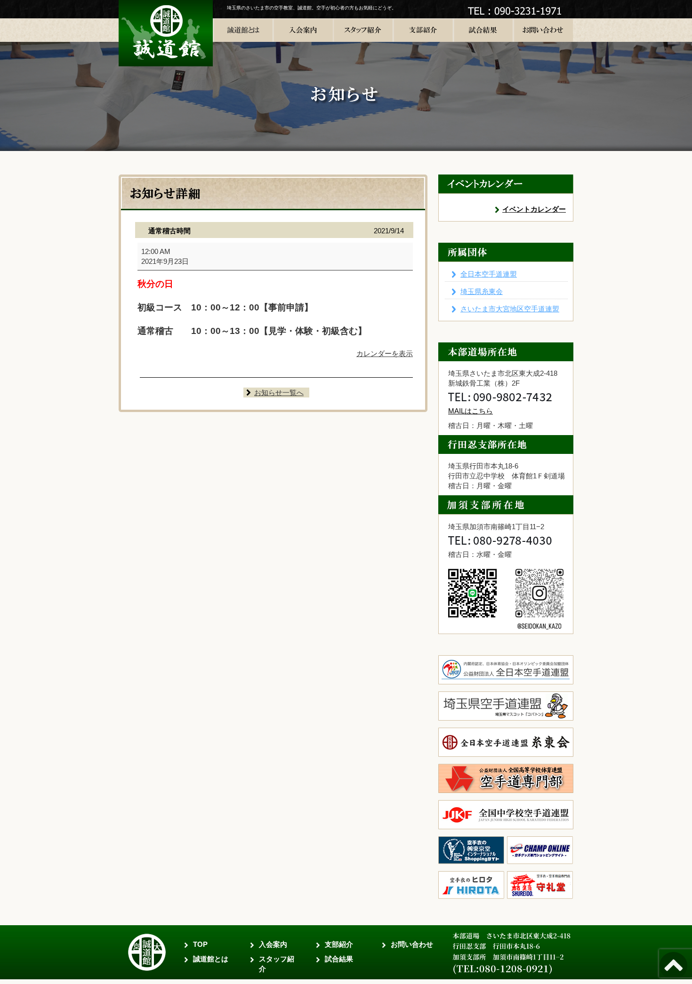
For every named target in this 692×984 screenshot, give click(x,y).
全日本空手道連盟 (488, 274)
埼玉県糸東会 (481, 291)
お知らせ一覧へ (279, 393)
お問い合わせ (412, 944)
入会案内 (273, 944)
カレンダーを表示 (384, 353)
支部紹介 (339, 944)
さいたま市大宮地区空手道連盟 (509, 309)
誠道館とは (210, 959)
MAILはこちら (470, 411)
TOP (200, 944)
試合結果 (339, 959)
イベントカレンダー (534, 209)
